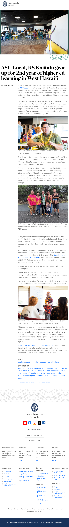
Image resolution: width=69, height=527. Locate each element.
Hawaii (54, 373)
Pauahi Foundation (60, 475)
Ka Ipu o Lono (58, 487)
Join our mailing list (34, 435)
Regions (37, 368)
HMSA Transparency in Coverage (60, 492)
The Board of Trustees (41, 496)
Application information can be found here (35, 345)
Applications (24, 474)
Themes (57, 368)
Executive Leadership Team (42, 500)
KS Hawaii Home (35, 371)
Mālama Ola (8, 481)
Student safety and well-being (10, 484)
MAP (20, 460)
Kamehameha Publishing (58, 472)
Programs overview (26, 471)
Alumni (61, 373)
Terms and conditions (47, 522)
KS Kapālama (8, 474)
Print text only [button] (45, 383)
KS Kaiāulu (40, 476)
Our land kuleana (42, 473)
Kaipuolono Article (25, 368)
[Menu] (65, 4)
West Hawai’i (47, 368)
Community (41, 376)
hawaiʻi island (53, 362)
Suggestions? (58, 522)
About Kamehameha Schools (41, 491)
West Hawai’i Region (26, 376)
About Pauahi (41, 487)
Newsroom (45, 373)
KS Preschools (8, 479)
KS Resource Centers (24, 481)
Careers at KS (34, 441)
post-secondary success (36, 362)
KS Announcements (51, 371)
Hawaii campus (53, 376)
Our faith (40, 503)
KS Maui (6, 476)
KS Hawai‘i (7, 471)
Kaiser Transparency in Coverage (60, 496)
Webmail (57, 489)
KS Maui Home (34, 373)
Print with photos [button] (27, 383)
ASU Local (24, 88)
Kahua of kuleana (34, 429)
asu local (21, 362)
